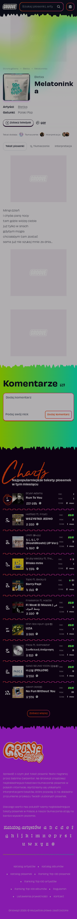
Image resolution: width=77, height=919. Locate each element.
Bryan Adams (34, 494)
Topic (29, 580)
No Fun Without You (40, 691)
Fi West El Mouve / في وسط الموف (41, 607)
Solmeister (43, 645)
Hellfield (31, 514)
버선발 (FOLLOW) (37, 670)
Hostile (47, 601)
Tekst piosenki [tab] (15, 146)
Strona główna (10, 69)
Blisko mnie (34, 563)
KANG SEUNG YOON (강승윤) (42, 666)
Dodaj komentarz (58, 415)
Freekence (32, 601)
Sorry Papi (33, 584)
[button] (70, 6)
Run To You (34, 498)
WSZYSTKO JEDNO (39, 519)
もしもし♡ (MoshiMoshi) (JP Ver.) (42, 541)
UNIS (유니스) (33, 535)
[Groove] (9, 7)
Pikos (29, 645)
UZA (29, 628)
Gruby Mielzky (34, 559)
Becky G (41, 580)
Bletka (26, 69)
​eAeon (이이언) (34, 687)
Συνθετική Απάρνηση (40, 649)
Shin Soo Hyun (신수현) (39, 624)
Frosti (43, 514)
